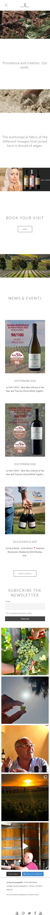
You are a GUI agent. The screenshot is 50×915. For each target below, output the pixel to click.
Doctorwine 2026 (25, 380)
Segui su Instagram (34, 874)
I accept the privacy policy (20, 613)
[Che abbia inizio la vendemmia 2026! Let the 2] (25, 700)
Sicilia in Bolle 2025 (25, 541)
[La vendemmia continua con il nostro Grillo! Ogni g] (25, 651)
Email (8, 601)
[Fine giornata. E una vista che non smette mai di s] (25, 797)
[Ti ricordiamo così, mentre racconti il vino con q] (25, 748)
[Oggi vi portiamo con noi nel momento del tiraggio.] (25, 846)
